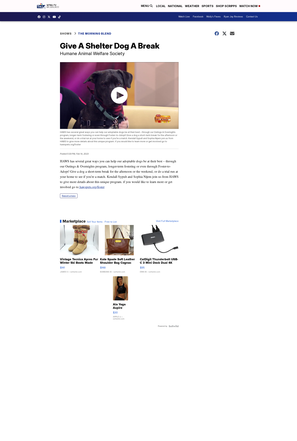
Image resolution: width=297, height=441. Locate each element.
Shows (66, 33)
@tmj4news (60, 16)
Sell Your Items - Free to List (102, 222)
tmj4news (45, 16)
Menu (145, 5)
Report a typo (69, 196)
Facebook (198, 16)
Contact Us (252, 16)
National (175, 6)
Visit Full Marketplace (167, 221)
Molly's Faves (213, 16)
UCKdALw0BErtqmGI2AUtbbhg (55, 16)
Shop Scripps (226, 6)
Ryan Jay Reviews (233, 16)
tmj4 (40, 16)
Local (161, 6)
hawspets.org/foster (91, 187)
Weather (192, 6)
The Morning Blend (94, 33)
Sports (207, 6)
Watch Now (248, 6)
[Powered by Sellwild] (174, 326)
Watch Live (184, 16)
